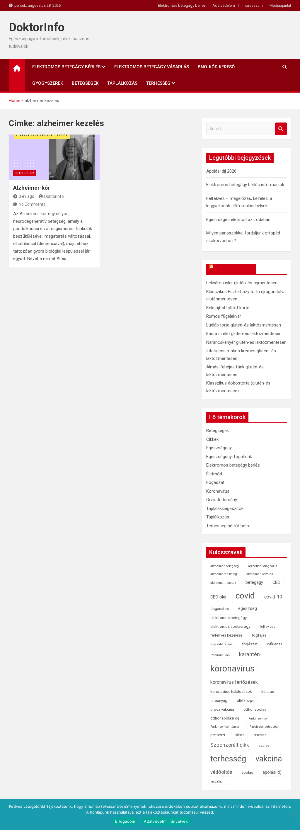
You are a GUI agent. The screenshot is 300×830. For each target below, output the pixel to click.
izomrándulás (220, 655)
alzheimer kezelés (259, 574)
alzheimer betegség (224, 566)
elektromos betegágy (228, 617)
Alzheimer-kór (31, 187)
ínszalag (216, 781)
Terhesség (158, 83)
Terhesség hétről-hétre (228, 525)
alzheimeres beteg (223, 574)
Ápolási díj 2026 (221, 171)
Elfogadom (125, 821)
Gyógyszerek (47, 83)
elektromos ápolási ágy (230, 626)
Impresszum (252, 5)
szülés (264, 745)
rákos (239, 735)
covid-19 (273, 597)
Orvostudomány (221, 499)
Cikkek (212, 439)
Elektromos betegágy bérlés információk (245, 184)
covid (245, 596)
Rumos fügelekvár (223, 316)
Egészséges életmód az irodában (238, 219)
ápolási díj (272, 772)
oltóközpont (247, 700)
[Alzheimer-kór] (54, 157)
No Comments (32, 204)
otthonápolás (254, 709)
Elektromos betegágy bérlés (182, 5)
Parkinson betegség (264, 727)
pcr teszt (217, 735)
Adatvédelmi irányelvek (166, 821)
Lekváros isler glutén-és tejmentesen (241, 282)
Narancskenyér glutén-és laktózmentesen (246, 342)
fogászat (250, 644)
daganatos (219, 608)
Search (281, 129)
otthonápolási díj (224, 718)
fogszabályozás (221, 644)
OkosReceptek (234, 269)
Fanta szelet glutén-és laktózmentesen (244, 333)
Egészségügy (219, 447)
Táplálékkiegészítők (224, 508)
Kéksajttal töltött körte (227, 307)
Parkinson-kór (258, 718)
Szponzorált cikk (229, 745)
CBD (276, 582)
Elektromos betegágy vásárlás (151, 66)
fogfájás (259, 635)
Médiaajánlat (280, 5)
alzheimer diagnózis (262, 566)
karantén (249, 654)
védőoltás (221, 772)
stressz (260, 735)
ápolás (247, 772)
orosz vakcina (222, 709)
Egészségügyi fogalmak (229, 456)
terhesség (228, 758)
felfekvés (267, 626)
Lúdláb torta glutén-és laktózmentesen (243, 325)
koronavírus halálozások (231, 691)
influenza (274, 644)
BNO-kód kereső (216, 66)
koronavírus (232, 668)
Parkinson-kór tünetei (225, 727)
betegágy (254, 582)
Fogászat (215, 482)
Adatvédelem (223, 5)
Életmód (214, 474)
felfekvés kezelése (226, 635)
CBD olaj (218, 597)
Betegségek (85, 83)
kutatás (267, 691)
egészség (247, 608)
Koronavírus (217, 491)
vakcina (268, 758)
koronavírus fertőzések (234, 682)
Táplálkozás (122, 83)
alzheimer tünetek (223, 583)
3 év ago (26, 196)
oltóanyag (218, 700)
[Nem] (293, 814)
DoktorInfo (36, 27)
